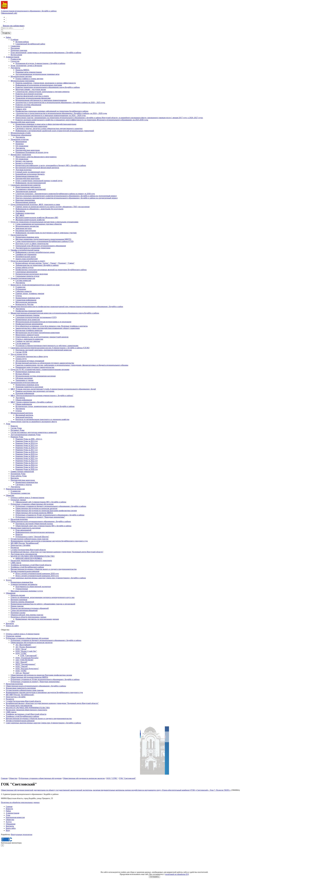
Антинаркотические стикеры (27, 315)
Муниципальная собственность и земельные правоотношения (41, 100)
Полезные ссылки (18, 613)
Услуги (9, 580)
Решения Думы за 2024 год (26, 465)
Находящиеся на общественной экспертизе (33, 587)
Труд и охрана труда (19, 354)
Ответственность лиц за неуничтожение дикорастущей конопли (41, 337)
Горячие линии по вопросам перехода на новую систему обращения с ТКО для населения (52, 207)
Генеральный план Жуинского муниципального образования (40, 246)
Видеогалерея (16, 55)
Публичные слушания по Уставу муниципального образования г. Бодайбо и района (49, 515)
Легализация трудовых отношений (29, 361)
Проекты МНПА (22, 70)
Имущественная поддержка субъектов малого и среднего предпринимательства (44, 569)
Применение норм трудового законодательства (34, 367)
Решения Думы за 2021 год (26, 458)
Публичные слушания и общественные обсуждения (32, 504)
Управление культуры (20, 139)
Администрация (12, 57)
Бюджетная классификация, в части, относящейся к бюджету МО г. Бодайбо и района (50, 165)
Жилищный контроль (24, 415)
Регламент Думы (17, 430)
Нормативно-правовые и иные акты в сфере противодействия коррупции (45, 124)
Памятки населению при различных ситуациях (34, 391)
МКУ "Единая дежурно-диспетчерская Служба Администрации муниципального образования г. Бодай (53, 389)
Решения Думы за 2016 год (26, 448)
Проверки (19, 144)
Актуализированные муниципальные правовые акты (37, 74)
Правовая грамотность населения (29, 387)
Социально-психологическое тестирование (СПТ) (36, 317)
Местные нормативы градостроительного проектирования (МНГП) (43, 239)
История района (22, 42)
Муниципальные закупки (21, 76)
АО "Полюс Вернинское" (25, 647)
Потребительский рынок (25, 257)
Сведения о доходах (23, 484)
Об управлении (21, 146)
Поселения (15, 48)
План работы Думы (19, 476)
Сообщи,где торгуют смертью (27, 341)
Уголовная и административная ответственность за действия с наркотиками (46, 346)
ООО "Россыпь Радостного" (27, 669)
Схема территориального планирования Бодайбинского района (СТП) (44, 241)
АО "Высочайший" (23, 645)
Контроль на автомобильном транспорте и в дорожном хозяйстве (42, 419)
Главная (4, 778)
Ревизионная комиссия (15, 489)
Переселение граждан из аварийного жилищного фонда (34, 422)
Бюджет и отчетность (24, 163)
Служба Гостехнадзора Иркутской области (28, 550)
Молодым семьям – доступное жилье (30, 89)
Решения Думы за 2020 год (26, 456)
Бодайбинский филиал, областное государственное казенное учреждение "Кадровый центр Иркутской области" (57, 552)
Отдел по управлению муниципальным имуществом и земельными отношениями (44, 222)
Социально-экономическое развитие (26, 185)
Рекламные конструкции (25, 231)
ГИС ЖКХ (19, 215)
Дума (8, 424)
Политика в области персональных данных (28, 617)
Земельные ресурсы (23, 228)
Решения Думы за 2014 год (26, 443)
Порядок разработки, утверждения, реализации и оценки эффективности (45, 83)
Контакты (15, 478)
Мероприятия (21, 142)
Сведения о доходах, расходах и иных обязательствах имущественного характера (48, 128)
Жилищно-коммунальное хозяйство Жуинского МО (36, 217)
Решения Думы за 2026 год (26, 469)
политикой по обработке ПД (177, 874)
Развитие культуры (23, 107)
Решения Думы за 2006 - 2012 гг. (28, 439)
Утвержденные (21, 589)
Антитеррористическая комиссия (24, 382)
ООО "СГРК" (21, 653)
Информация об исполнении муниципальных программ (38, 85)
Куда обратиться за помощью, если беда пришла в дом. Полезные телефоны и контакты (51, 326)
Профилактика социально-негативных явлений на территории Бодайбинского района (51, 270)
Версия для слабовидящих (14, 26)
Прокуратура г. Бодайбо (20, 545)
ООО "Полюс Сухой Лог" (26, 651)
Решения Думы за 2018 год (26, 452)
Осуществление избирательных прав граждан (29, 539)
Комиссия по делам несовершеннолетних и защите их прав (35, 285)
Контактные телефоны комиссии (28, 330)
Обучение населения (23, 378)
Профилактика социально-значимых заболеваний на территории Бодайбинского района (51, 111)
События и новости (23, 291)
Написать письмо (18, 595)
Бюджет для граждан (23, 161)
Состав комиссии (22, 343)
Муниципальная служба (21, 133)
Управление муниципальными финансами (33, 98)
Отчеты (18, 296)
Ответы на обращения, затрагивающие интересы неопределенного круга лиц (42, 597)
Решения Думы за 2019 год (26, 454)
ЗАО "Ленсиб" (21, 662)
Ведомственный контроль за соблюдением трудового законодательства (44, 363)
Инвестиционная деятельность (28, 187)
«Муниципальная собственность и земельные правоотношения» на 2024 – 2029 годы (50, 115)
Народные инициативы (25, 200)
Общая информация (23, 400)
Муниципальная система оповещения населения (35, 376)
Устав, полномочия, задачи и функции (26, 66)
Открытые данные (18, 500)
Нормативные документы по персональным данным (37, 619)
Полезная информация (24, 393)
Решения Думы (17, 437)
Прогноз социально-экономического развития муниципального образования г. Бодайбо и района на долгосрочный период (66, 196)
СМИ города (16, 563)
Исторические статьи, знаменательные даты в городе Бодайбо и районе (44, 406)
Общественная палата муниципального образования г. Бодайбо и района (41, 521)
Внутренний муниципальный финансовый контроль (37, 168)
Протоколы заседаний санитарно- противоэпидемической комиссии (43, 350)
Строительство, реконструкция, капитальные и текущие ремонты (42, 92)
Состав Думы (16, 428)
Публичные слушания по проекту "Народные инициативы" (40, 517)
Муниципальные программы (23, 81)
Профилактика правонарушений (28, 311)
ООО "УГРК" (21, 671)
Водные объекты (22, 374)
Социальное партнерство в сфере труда (31, 356)
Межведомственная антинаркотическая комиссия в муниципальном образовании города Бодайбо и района (55, 313)
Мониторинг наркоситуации (27, 335)
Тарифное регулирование (25, 254)
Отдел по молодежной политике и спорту (28, 261)
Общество (10, 495)
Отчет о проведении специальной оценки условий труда (38, 181)
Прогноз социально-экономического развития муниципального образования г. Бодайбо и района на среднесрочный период (66, 198)
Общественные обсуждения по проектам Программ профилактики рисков (46, 511)
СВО (13, 621)
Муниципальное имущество (27, 226)
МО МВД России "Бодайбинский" (25, 543)
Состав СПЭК (21, 352)
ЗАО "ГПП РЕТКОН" (24, 660)
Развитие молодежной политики (28, 94)
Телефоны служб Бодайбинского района (27, 567)
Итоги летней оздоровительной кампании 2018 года (37, 573)
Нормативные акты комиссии (27, 320)
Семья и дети (20, 109)
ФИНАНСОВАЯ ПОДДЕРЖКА (28, 558)
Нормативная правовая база (26, 176)
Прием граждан (17, 606)
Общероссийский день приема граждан (27, 615)
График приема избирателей (22, 471)
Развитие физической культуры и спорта (32, 96)
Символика (15, 46)
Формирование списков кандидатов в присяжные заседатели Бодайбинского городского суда (49, 541)
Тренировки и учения (24, 380)
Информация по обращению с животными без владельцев (39, 209)
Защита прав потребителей (26, 259)
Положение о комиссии (20, 493)
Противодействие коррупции (23, 122)
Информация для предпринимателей (30, 183)
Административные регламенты (24, 584)
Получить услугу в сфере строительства (31, 244)
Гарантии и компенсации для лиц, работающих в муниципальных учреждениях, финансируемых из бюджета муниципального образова (71, 365)
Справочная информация (25, 300)
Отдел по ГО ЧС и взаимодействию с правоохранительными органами (40, 369)
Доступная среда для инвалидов (24, 554)
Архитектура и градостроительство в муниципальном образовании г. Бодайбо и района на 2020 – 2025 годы (60, 102)
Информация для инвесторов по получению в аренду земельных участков (46, 233)
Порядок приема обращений (22, 602)
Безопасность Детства (24, 304)
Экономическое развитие (25, 191)
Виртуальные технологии (21, 834)
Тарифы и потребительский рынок (25, 250)
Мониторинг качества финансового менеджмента (35, 157)
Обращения (10, 593)
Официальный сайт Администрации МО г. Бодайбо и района (40, 502)
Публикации (20, 289)
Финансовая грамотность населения (25, 528)
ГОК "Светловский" (28, 656)
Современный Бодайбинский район (30, 44)
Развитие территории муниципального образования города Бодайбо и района (47, 87)
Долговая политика (23, 170)
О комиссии (20, 287)
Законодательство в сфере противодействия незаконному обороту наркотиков (47, 328)
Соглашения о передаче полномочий (30, 189)
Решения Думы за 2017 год (26, 450)
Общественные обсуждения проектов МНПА (34, 513)
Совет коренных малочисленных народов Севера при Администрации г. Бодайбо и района (48, 578)
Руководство (16, 59)
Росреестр (15, 547)
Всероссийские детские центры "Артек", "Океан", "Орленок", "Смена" (44, 263)
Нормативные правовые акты (27, 298)
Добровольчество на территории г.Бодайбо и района (37, 265)
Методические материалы (26, 302)
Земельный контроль (24, 417)
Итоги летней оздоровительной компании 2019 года (37, 576)
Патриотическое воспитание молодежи (31, 274)
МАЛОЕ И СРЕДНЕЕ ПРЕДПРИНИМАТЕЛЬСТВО (33, 556)
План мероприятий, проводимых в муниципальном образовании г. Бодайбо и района (46, 52)
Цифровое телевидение (25, 213)
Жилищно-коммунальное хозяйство (30, 220)
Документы (15, 68)
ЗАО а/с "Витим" (22, 673)
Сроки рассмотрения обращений (24, 610)
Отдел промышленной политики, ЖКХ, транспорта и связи (35, 204)
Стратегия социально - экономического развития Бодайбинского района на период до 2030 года (55, 194)
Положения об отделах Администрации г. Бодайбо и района (40, 63)
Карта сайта (11, 828)
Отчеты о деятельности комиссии (29, 339)
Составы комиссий (23, 280)
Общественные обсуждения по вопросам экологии (36, 508)
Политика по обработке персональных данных (20, 802)
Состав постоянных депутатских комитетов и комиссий (34, 432)
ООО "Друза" (21, 649)
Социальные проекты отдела (27, 276)
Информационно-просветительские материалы (34, 532)
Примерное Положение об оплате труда (31, 152)
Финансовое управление (21, 155)
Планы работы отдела (24, 267)
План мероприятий (23, 530)
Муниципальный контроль (22, 413)
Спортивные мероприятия (26, 272)
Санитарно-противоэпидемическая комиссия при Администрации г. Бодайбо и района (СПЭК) (50, 348)
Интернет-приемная (19, 600)
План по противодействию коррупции (31, 126)
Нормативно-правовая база (26, 482)
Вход (8, 830)
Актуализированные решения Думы (26, 435)
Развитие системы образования (28, 105)
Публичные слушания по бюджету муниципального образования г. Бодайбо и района (50, 506)
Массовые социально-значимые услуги (27, 591)
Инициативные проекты (25, 202)
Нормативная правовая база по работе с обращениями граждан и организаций (43, 604)
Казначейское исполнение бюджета (30, 174)
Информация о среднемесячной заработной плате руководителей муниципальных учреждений (54, 131)
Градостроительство (19, 235)
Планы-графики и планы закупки (29, 79)
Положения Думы (18, 474)
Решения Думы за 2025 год (26, 467)
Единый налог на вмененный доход (30, 172)
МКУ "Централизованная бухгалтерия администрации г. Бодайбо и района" (42, 395)
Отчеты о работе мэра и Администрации (27, 498)
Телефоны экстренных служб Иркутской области (31, 565)
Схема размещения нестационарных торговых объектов (38, 224)
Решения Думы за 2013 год (26, 441)
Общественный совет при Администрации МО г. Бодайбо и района (43, 526)
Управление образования (21, 135)
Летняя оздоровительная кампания (25, 571)
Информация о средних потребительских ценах (35, 252)
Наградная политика (19, 519)
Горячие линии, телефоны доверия (29, 293)
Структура (15, 61)
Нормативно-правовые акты (27, 237)
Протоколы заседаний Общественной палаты (34, 524)
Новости (14, 426)
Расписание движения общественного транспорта (31, 560)
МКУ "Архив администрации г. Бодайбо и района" (32, 402)
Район (8, 37)
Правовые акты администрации (28, 72)
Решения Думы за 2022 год (26, 461)
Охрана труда (21, 359)
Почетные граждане (19, 50)
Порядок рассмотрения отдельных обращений (30, 608)
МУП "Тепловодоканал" (25, 664)
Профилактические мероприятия (29, 324)
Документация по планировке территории (32, 248)
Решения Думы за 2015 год (26, 445)
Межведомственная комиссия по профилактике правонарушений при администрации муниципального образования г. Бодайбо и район (67, 306)
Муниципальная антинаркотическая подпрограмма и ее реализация (43, 322)
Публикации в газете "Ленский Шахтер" (32, 537)
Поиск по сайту (12, 626)
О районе (14, 39)
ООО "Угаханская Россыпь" (27, 658)
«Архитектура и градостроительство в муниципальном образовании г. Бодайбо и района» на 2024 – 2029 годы (61, 113)
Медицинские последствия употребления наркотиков (37, 333)
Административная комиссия (23, 278)
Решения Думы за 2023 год (26, 463)
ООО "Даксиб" (21, 666)
